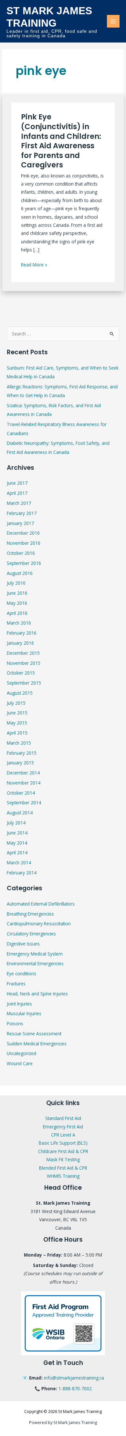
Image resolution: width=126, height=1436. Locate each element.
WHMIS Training (63, 1176)
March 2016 (19, 623)
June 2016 (17, 593)
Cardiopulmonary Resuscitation (39, 923)
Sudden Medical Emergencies (37, 1043)
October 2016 (21, 553)
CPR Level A (63, 1135)
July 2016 (16, 583)
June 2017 (17, 483)
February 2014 (22, 873)
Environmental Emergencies (35, 963)
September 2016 (24, 563)
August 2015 (20, 693)
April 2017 (17, 493)
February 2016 (22, 633)
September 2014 (24, 802)
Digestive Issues (23, 944)
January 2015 (20, 763)
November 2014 (23, 783)
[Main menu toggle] (113, 21)
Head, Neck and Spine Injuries (37, 994)
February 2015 (22, 753)
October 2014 (21, 793)
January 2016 (20, 643)
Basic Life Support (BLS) (63, 1143)
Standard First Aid (63, 1118)
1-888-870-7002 (75, 1388)
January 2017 (20, 523)
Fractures (16, 983)
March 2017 (19, 503)
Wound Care (20, 1063)
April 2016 (17, 613)
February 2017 (22, 513)
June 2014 (17, 833)
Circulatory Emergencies (31, 934)
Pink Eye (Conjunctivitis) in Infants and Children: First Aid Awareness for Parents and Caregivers (61, 141)
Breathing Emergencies (30, 914)
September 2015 (24, 683)
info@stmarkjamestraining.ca (74, 1378)
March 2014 (19, 862)
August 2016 (20, 573)
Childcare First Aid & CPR (63, 1151)
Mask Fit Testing (63, 1159)
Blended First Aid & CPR (63, 1168)
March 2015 (19, 743)
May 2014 (17, 843)
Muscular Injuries (24, 1013)
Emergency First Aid (63, 1127)
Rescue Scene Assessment (34, 1033)
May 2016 (17, 603)
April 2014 (17, 852)
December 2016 (23, 533)
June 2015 (17, 713)
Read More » (34, 264)
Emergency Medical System (35, 954)
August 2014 (20, 812)
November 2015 (23, 663)
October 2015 (21, 673)
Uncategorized (21, 1053)
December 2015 (23, 653)
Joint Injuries (19, 1004)
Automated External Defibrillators (41, 904)
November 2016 (23, 543)
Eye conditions (21, 973)
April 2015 (17, 733)
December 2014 (23, 773)
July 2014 (16, 823)
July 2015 (16, 703)
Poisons (15, 1023)
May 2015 (17, 723)
